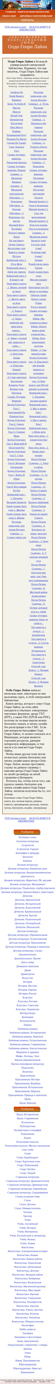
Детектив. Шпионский (27, 927)
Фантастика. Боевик (27, 1255)
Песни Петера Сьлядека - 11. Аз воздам (39, 475)
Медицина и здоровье (27, 1052)
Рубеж (38, 303)
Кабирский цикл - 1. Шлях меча (38, 430)
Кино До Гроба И (16, 104)
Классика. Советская (27, 1005)
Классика (27, 997)
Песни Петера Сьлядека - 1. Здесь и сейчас (38, 463)
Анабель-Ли (16, 92)
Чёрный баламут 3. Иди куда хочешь (38, 223)
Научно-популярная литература (27, 1064)
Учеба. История (27, 1228)
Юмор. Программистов (27, 1360)
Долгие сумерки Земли (16, 235)
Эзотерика (27, 1333)
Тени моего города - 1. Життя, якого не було (16, 299)
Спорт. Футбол (27, 1169)
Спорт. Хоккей (27, 1173)
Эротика (27, 1349)
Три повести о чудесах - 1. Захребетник (38, 631)
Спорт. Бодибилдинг (27, 1157)
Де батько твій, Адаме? (38, 254)
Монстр (17, 111)
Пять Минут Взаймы (16, 129)
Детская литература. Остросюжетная (27, 939)
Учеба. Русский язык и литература (28, 1235)
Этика (27, 1352)
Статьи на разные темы (27, 1196)
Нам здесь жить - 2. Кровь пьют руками (39, 451)
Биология (28, 857)
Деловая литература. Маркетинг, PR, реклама (27, 880)
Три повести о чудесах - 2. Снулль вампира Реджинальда (39, 645)
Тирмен (39, 260)
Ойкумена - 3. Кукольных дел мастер (16, 217)
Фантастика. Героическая (27, 1263)
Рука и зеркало (38, 307)
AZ (32, 42)
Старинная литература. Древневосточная (27, 1181)
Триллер (27, 1216)
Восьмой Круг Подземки (16, 227)
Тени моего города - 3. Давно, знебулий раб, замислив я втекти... (16, 322)
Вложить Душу (16, 385)
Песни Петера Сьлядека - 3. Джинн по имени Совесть (38, 512)
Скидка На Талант (16, 143)
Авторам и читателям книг (36, 16)
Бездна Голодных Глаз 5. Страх (16, 453)
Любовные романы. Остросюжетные (27, 1040)
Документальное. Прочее (27, 958)
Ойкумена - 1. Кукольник (16, 199)
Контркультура (27, 1013)
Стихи (27, 1200)
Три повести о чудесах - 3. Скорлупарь (38, 658)
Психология (27, 1122)
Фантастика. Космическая (27, 1282)
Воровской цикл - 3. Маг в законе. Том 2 (38, 420)
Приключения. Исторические (27, 1087)
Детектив (27, 896)
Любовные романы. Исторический (27, 1032)
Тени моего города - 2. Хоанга (16, 309)
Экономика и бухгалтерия (27, 1337)
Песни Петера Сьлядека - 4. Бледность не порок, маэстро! (38, 528)
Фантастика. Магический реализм (27, 1286)
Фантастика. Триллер (27, 1306)
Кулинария (27, 1017)
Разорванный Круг (16, 135)
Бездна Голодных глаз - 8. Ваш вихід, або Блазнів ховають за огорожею (39, 365)
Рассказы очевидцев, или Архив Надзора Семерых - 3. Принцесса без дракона (38, 118)
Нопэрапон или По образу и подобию (39, 289)
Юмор (27, 1356)
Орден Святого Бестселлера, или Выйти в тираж (16, 248)
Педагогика (27, 1067)
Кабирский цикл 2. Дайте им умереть (16, 270)
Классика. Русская (27, 1001)
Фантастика (27, 1247)
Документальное (27, 954)
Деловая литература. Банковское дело (27, 868)
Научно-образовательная (27, 1060)
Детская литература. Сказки (27, 950)
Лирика (27, 1025)
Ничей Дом (16, 115)
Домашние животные (27, 966)
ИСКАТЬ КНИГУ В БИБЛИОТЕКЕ (34, 28)
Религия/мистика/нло (27, 1142)
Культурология (27, 1021)
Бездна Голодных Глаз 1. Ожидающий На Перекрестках (16, 410)
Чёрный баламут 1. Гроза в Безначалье (38, 203)
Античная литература (27, 841)
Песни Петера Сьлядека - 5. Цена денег (38, 541)
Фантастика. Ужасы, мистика (27, 1309)
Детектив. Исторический (28, 904)
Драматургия (27, 974)
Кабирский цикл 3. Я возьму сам (16, 278)
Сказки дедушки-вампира (38, 313)
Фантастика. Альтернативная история (27, 1251)
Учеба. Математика (27, 1231)
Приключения (27, 1075)
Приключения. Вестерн (27, 1079)
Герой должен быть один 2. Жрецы (16, 516)
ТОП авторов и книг (15, 27)
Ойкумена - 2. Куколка (16, 207)
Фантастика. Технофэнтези (27, 1302)
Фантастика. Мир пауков (27, 1290)
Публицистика (27, 1126)
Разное (27, 1138)
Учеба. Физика (27, 1239)
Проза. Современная (27, 1118)
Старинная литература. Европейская (27, 1188)
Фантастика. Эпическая (27, 1317)
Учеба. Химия (27, 1243)
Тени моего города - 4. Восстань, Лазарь (16, 354)
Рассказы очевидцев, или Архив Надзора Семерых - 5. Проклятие (38, 159)
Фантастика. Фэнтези (27, 1313)
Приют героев (38, 299)
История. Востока (27, 985)
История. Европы (27, 989)
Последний (16, 123)
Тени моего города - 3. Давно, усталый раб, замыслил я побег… (16, 340)
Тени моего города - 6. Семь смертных (17, 375)
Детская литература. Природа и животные (28, 946)
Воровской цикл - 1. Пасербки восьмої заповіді (38, 397)
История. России (27, 993)
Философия (28, 1325)
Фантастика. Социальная (28, 1298)
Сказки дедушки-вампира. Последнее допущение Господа (38, 190)
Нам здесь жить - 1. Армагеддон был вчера (39, 440)
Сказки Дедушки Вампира (16, 399)
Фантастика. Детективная (27, 1267)
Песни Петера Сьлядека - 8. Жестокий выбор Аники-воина (38, 590)
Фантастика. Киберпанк (27, 1278)
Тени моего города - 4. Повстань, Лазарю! (16, 365)
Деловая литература (27, 864)
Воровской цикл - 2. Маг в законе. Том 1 (38, 408)
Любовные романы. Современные (27, 1044)
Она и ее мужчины (38, 229)
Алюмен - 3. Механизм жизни (38, 235)
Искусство (27, 978)
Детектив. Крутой (27, 915)
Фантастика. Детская (27, 1270)
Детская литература (27, 931)
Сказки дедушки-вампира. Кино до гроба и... (38, 619)
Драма (27, 970)
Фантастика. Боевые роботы (27, 1259)
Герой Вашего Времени (16, 98)
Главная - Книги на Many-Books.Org (28, 12)
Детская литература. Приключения (27, 942)
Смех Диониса (16, 147)
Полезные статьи (27, 837)
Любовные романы (28, 1029)
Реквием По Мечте (16, 139)
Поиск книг (9, 16)
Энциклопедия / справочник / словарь (27, 1345)
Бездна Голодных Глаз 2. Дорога (16, 422)
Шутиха (16, 256)
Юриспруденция (27, 1364)
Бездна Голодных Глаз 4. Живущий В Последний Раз (16, 443)
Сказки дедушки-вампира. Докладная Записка (16, 158)
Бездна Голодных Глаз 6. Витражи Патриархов (16, 463)
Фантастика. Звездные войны (27, 1274)
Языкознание (27, 1372)
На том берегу (16, 240)
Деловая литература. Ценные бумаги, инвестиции (27, 892)
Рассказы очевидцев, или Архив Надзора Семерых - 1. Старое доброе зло (16, 530)
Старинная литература (27, 1177)
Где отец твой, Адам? (38, 246)
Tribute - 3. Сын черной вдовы (39, 352)
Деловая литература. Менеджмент (27, 884)
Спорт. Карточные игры (27, 1161)
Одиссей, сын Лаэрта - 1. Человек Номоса (38, 670)
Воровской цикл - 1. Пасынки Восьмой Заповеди (16, 498)
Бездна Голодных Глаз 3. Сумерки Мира (16, 432)
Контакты (27, 20)
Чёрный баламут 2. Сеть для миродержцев (38, 213)
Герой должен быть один (38, 274)
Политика (27, 1071)
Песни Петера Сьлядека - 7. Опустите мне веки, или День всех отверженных (38, 572)
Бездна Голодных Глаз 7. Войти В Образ (16, 475)
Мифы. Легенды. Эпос (27, 1056)
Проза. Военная (27, 1103)
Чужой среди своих (38, 264)
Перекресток (16, 119)
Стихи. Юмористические (27, 1208)
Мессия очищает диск (38, 281)
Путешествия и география (27, 1130)
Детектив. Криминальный (27, 911)
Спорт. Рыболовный (27, 1165)
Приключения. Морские (27, 1091)
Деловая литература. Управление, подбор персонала (27, 888)
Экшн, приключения (27, 1341)
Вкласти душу (38, 240)
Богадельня (16, 381)
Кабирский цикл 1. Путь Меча (16, 262)
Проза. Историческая (27, 1114)
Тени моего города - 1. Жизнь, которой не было (16, 287)
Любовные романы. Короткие (27, 1036)
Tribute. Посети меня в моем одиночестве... (38, 330)
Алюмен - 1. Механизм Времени (16, 178)
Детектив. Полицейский (27, 923)
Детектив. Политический (27, 919)
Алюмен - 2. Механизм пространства (16, 190)
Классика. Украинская (27, 1009)
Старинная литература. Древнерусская (27, 1184)
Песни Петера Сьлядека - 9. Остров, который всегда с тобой (38, 606)
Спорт (27, 1153)
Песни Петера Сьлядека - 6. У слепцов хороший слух (38, 555)
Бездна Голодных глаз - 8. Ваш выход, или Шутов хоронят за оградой (38, 383)
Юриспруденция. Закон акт (27, 1368)
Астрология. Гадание (27, 849)
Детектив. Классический (27, 907)
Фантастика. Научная (27, 1294)
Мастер (16, 108)
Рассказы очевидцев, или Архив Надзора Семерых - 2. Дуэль (38, 98)
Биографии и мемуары (27, 853)
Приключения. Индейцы (27, 1083)
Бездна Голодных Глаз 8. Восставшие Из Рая (16, 486)
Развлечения (27, 1134)
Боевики (27, 860)
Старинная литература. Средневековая (27, 1192)
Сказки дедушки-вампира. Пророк (16, 168)
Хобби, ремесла (27, 1329)
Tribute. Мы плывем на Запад (38, 320)
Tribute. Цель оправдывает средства (38, 342)
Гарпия (38, 268)
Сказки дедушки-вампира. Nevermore (38, 174)
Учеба (27, 1220)
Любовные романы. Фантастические (27, 1048)
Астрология (27, 845)
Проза (27, 1099)
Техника (27, 1212)
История (27, 982)
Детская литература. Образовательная (27, 935)
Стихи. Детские (27, 1204)
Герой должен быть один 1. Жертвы (16, 508)
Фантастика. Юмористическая (27, 1321)
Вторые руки (16, 389)
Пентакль (17, 393)
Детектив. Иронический (27, 900)
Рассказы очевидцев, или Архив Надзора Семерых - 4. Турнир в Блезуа (38, 139)
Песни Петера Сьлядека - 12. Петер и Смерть (38, 486)
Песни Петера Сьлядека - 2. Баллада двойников (38, 498)
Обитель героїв (38, 295)
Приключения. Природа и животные (27, 1095)
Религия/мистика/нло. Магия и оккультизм (27, 1145)
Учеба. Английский (27, 1224)
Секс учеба (27, 1149)
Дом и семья (27, 962)
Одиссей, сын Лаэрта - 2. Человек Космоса (38, 682)
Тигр (16, 151)
